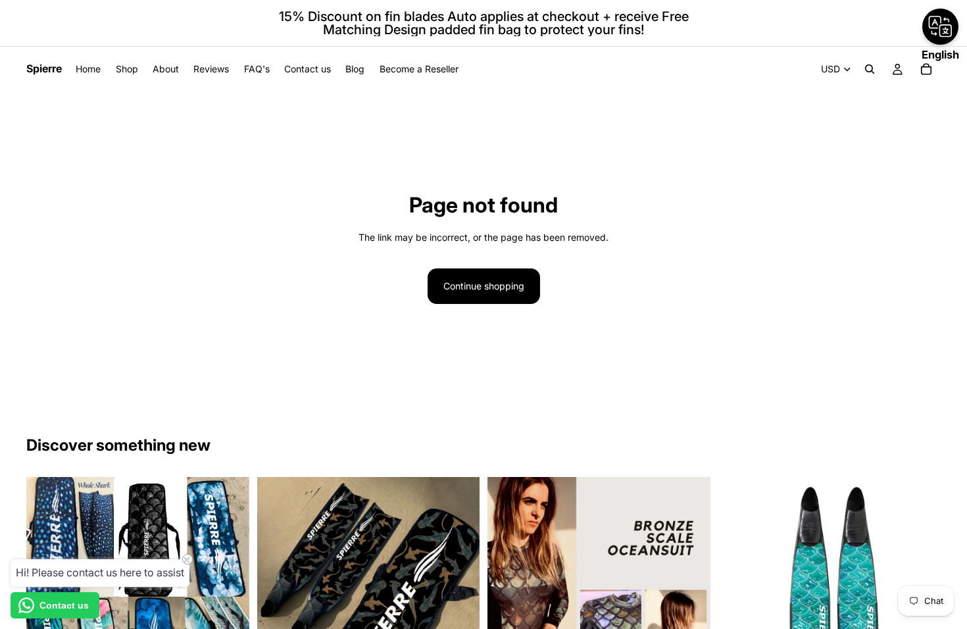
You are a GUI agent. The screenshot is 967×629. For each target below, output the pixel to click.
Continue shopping (483, 285)
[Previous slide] (507, 588)
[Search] (869, 69)
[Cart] (926, 69)
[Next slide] (690, 588)
